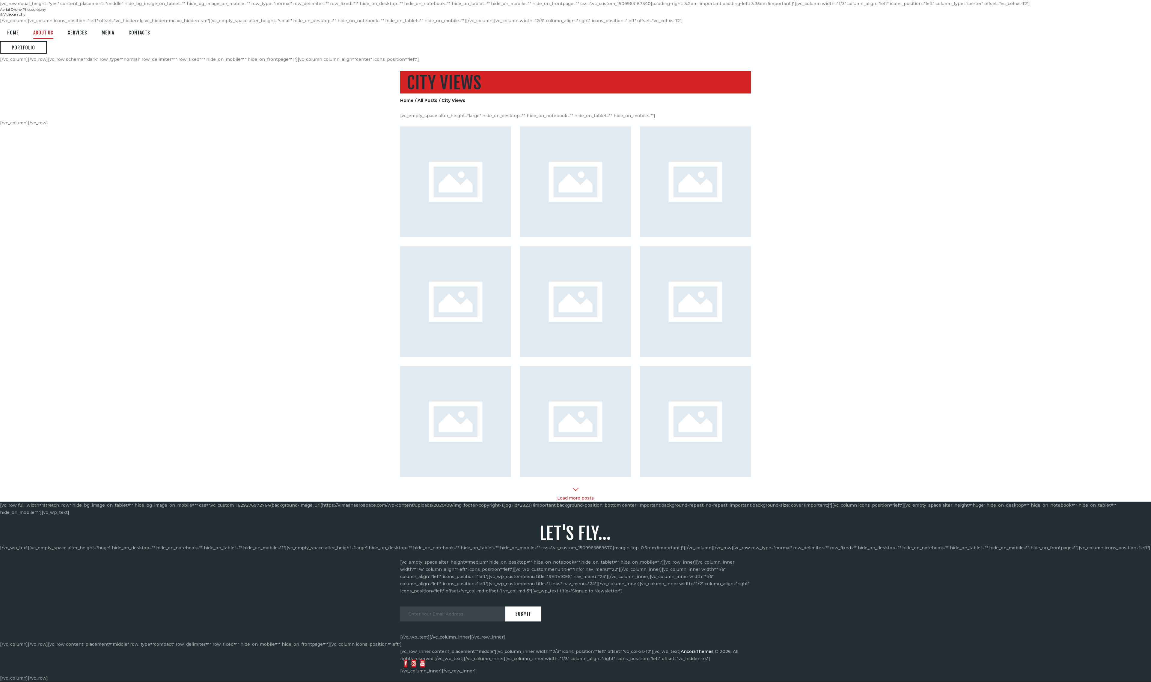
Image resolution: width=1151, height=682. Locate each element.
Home (407, 100)
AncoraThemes (697, 651)
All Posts (427, 100)
